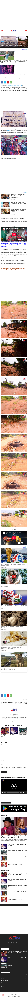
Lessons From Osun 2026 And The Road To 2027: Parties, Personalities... (17, 857)
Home (1, 33)
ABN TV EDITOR (4, 46)
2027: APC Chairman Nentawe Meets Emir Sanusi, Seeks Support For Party (17, 863)
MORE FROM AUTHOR (18, 725)
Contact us (8, 992)
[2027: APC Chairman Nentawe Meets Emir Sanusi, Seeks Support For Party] (4, 864)
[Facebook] (2, 82)
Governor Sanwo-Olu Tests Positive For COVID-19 (7, 702)
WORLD (2, 986)
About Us (3, 992)
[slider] (13, 792)
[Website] (16, 943)
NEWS (2, 974)
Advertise (13, 992)
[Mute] (23, 792)
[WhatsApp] (11, 82)
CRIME (2, 982)
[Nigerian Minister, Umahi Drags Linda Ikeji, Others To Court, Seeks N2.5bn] (5, 730)
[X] (5, 82)
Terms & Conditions (14, 994)
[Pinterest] (8, 82)
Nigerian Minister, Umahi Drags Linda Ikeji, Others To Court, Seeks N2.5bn (5, 735)
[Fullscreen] (25, 792)
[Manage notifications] (3, 995)
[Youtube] (19, 943)
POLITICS (3, 976)
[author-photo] (14, 710)
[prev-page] (13, 738)
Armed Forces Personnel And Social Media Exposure (23, 735)
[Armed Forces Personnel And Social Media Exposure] (23, 730)
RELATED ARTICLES (9, 725)
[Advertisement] (14, 14)
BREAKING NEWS (4, 980)
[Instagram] (11, 943)
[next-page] (14, 738)
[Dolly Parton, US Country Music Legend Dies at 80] (14, 730)
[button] (14, 786)
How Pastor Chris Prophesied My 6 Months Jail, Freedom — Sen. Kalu (21, 702)
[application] (14, 786)
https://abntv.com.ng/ (14, 715)
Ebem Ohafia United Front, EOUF (15, 85)
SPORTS (2, 984)
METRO (5, 33)
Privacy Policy (18, 992)
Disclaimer (24, 992)
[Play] (2, 792)
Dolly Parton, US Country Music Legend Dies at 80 (13, 735)
